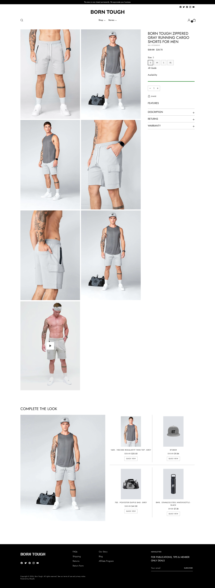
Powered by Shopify (27, 579)
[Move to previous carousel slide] (187, 536)
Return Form (78, 565)
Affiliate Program (106, 560)
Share (153, 96)
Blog (101, 556)
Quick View (131, 458)
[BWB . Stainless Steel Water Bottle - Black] (173, 484)
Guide (153, 67)
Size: (151, 57)
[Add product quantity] (150, 88)
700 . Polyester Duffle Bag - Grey (131, 502)
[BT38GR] (173, 431)
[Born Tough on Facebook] (180, 7)
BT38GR (173, 450)
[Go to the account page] (188, 20)
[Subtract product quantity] (157, 88)
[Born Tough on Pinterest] (187, 7)
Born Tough (39, 576)
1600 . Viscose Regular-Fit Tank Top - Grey (131, 450)
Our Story (103, 551)
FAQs (75, 551)
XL (170, 62)
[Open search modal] (21, 20)
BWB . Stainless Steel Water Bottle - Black (173, 503)
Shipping (77, 556)
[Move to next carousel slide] (192, 535)
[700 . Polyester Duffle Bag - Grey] (131, 484)
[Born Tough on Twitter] (184, 7)
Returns (76, 560)
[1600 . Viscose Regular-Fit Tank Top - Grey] (131, 431)
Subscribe (188, 568)
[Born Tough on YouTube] (193, 7)
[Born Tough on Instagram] (190, 7)
